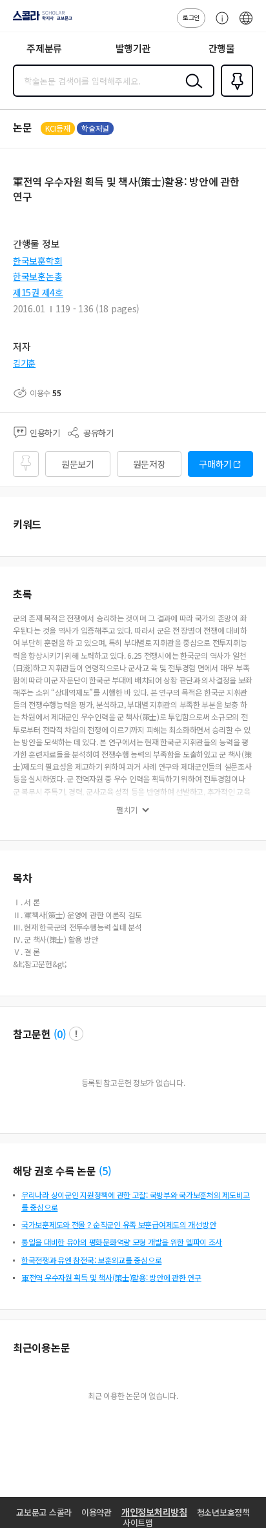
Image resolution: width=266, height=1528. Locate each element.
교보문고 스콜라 (44, 1512)
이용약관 (96, 1512)
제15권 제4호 (38, 292)
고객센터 (219, 24)
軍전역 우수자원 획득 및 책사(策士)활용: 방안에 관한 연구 (111, 1277)
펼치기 (127, 809)
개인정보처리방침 (154, 1511)
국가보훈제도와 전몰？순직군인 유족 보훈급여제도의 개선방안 (118, 1224)
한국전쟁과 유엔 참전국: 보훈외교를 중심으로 (91, 1259)
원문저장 (149, 463)
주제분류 (44, 48)
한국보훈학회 (37, 260)
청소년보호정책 (223, 1512)
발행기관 (133, 48)
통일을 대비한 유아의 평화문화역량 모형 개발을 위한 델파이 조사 (121, 1241)
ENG (246, 24)
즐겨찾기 (234, 95)
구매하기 (215, 463)
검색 (191, 91)
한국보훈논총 (37, 276)
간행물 (222, 48)
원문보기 (77, 463)
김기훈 (24, 363)
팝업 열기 (76, 1034)
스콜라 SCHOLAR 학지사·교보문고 (40, 20)
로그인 (191, 17)
